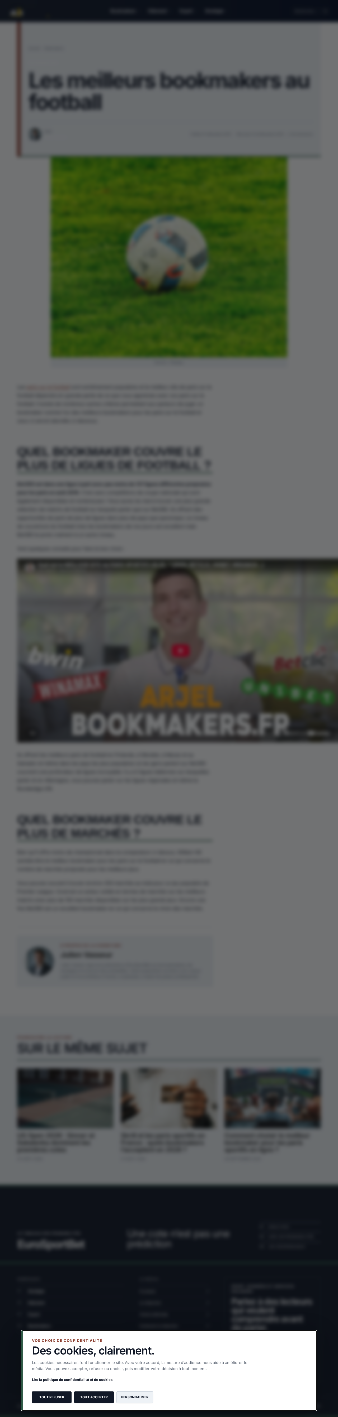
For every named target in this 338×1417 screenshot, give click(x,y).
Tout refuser (51, 1397)
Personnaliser (134, 1397)
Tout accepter (94, 1397)
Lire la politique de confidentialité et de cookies (72, 1379)
